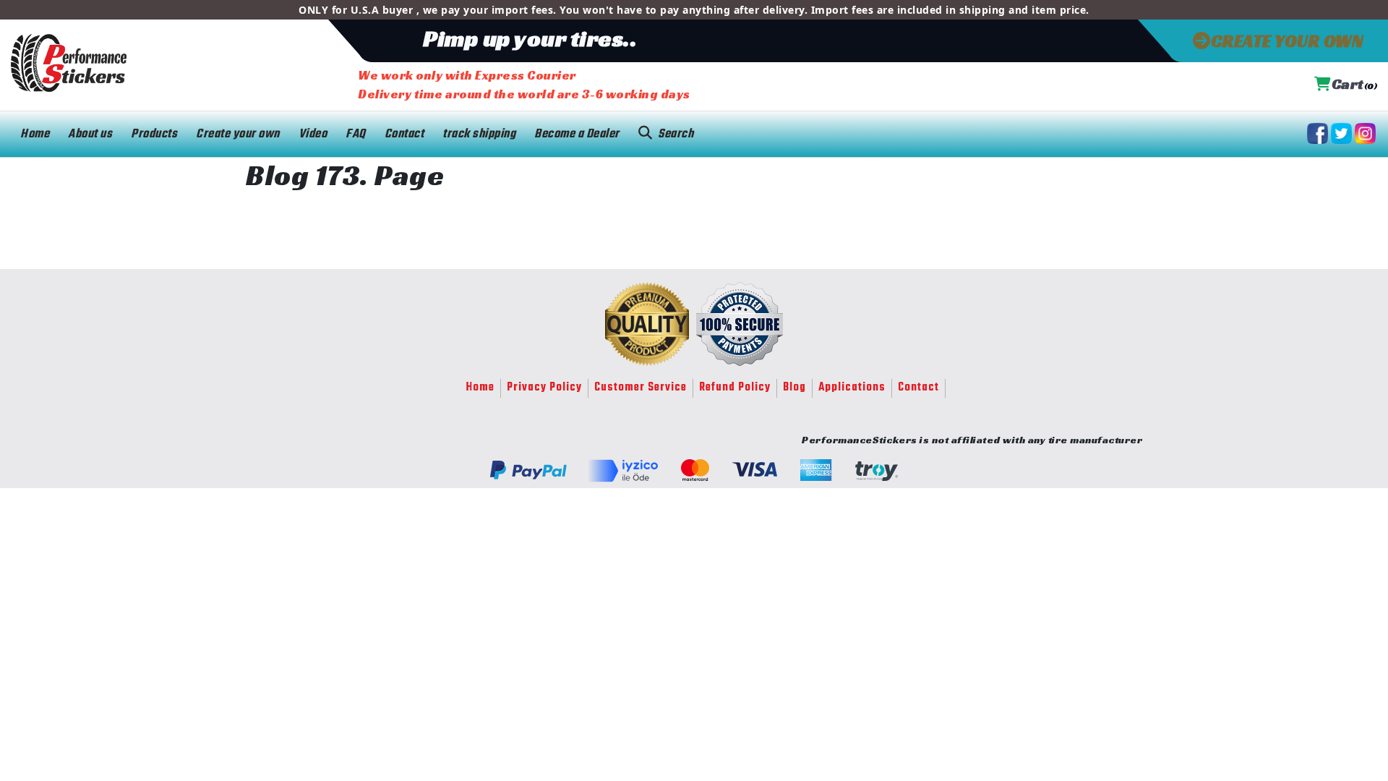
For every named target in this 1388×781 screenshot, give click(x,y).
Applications (852, 387)
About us (90, 134)
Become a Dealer (577, 134)
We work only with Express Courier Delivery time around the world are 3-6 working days (524, 84)
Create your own (238, 134)
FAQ (356, 134)
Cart (1354, 84)
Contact (404, 134)
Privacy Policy (544, 387)
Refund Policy (735, 387)
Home (34, 134)
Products (154, 134)
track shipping (478, 134)
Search (675, 134)
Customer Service (640, 387)
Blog (794, 387)
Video (313, 134)
